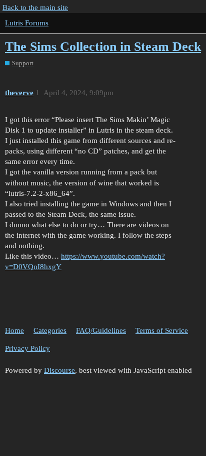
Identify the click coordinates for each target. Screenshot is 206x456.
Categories (50, 330)
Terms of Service (162, 330)
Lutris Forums (26, 23)
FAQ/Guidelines (101, 330)
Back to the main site (35, 7)
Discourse (59, 370)
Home (14, 330)
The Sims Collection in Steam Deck (103, 46)
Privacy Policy (27, 348)
